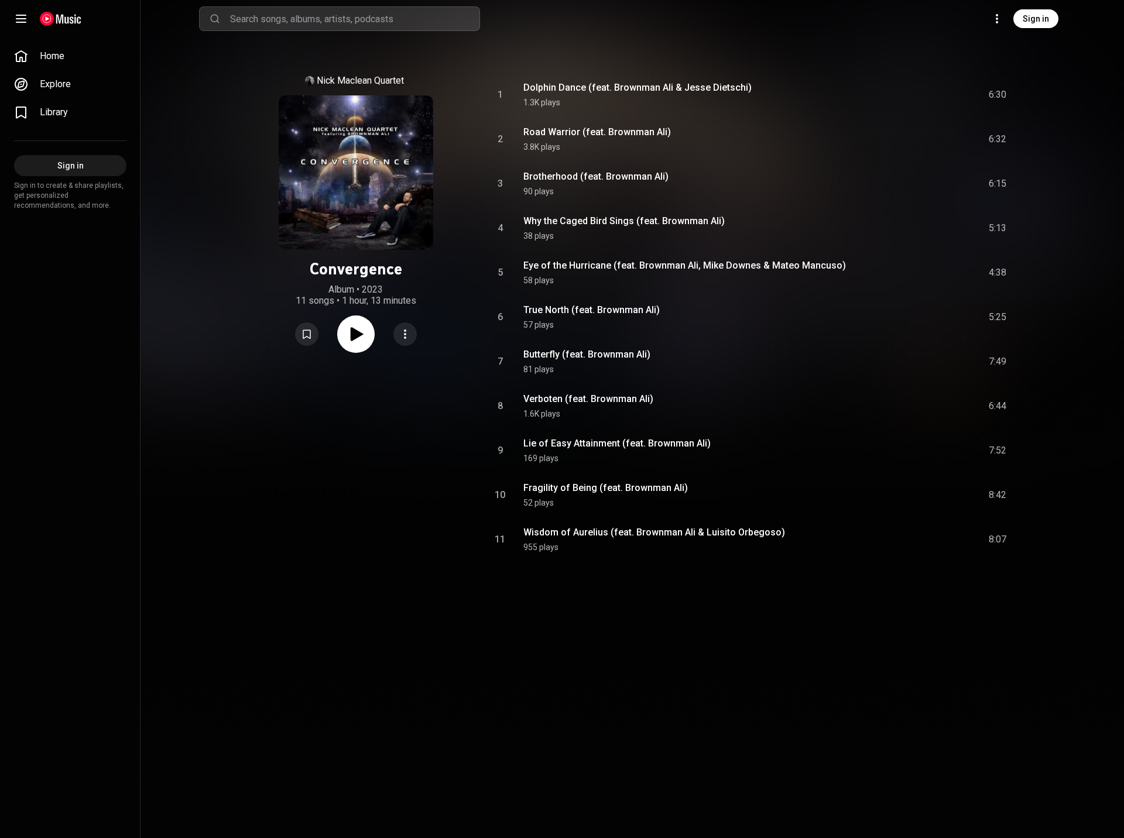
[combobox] (354, 18)
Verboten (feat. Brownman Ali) (588, 398)
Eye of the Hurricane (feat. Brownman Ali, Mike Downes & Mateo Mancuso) (684, 265)
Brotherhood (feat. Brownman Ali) (596, 176)
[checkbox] (998, 95)
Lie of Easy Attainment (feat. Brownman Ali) (617, 443)
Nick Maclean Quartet (360, 80)
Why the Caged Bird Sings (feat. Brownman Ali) (624, 220)
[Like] (909, 94)
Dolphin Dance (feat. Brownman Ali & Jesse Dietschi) (637, 87)
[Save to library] (307, 334)
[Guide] (21, 19)
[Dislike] (931, 94)
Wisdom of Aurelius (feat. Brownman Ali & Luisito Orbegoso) (654, 532)
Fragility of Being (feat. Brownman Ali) (605, 487)
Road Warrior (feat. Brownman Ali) (597, 132)
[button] (306, 334)
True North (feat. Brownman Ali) (591, 309)
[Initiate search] (214, 18)
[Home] (60, 19)
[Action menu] (405, 334)
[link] (70, 56)
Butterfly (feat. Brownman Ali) (586, 354)
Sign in (1036, 18)
